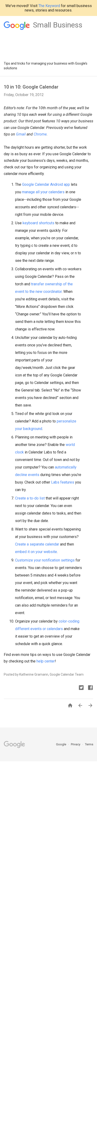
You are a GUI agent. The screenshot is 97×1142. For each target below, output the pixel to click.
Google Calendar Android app (46, 184)
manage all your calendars (43, 192)
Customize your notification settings (45, 560)
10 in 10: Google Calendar (31, 87)
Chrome (40, 134)
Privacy (76, 744)
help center (45, 661)
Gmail (21, 134)
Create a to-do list (30, 498)
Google (61, 744)
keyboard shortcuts (38, 223)
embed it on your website (36, 552)
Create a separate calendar (37, 544)
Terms (89, 744)
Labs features (62, 482)
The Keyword (49, 6)
